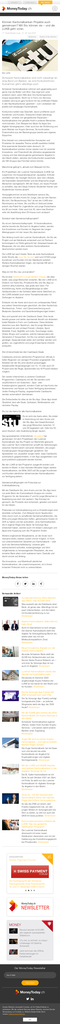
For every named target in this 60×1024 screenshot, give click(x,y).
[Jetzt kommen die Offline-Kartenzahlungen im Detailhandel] (13, 952)
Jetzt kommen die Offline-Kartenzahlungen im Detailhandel (32, 954)
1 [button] (26, 890)
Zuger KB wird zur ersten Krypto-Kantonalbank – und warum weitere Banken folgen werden (39, 742)
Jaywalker (38, 436)
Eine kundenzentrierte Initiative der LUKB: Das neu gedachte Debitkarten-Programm (39, 824)
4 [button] (34, 890)
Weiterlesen (27, 616)
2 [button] (28, 890)
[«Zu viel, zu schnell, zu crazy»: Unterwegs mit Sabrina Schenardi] (13, 941)
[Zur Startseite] (16, 8)
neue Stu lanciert (26, 257)
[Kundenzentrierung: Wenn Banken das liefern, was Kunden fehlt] (10, 601)
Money (14, 2)
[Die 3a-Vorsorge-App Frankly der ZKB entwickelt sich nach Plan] (10, 695)
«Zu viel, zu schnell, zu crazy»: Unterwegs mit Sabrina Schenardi (34, 943)
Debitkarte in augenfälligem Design (29, 276)
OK (30, 1019)
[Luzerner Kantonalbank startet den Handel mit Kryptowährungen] (10, 675)
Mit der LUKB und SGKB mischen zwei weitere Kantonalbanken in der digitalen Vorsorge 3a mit (39, 768)
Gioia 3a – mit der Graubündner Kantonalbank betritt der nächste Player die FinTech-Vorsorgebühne (39, 797)
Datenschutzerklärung (17, 1014)
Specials (30, 2)
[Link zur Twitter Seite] (27, 999)
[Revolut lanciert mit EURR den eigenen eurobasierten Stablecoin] (13, 930)
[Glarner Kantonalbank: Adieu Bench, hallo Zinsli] (10, 625)
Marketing (32, 36)
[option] (30, 872)
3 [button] (31, 890)
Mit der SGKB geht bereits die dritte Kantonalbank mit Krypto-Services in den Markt (40, 715)
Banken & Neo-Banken (48, 36)
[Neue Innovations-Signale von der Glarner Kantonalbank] (10, 651)
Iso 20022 (45, 2)
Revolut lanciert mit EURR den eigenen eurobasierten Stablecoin (32, 932)
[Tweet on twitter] (25, 584)
